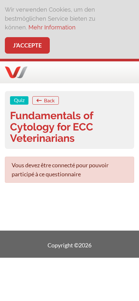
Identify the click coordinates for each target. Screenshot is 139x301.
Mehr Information (52, 27)
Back (49, 100)
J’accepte (27, 45)
